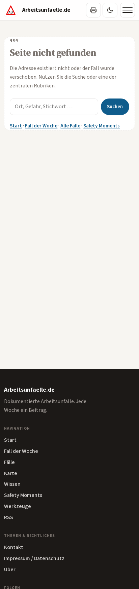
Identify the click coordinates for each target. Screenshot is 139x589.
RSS (8, 517)
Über (10, 569)
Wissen (12, 484)
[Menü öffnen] (127, 10)
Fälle (9, 462)
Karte (10, 473)
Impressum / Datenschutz (34, 558)
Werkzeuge (17, 506)
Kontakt (13, 547)
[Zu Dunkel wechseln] (110, 10)
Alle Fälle (70, 125)
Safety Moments (101, 125)
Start (16, 125)
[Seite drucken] (93, 10)
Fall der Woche (41, 125)
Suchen (115, 106)
